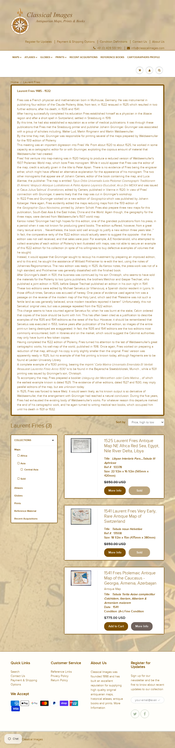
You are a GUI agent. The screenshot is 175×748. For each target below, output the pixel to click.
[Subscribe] (159, 700)
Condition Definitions (113, 42)
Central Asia (31, 470)
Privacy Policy (60, 676)
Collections (22, 440)
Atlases (30, 57)
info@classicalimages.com (147, 48)
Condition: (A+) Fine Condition (124, 611)
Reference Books (112, 57)
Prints (59, 57)
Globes (45, 57)
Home (15, 82)
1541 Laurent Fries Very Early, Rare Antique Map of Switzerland (130, 516)
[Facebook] (144, 714)
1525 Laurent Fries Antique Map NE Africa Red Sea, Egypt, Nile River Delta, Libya (131, 446)
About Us (158, 42)
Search (15, 672)
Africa (23, 456)
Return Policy (59, 680)
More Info (114, 490)
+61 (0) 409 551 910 (109, 48)
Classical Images (32, 739)
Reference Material (25, 511)
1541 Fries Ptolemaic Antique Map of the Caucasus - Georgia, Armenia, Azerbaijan (130, 578)
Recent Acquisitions (84, 57)
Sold (23, 479)
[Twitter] (135, 714)
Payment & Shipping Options (76, 42)
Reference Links (61, 672)
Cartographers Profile (143, 57)
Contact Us (140, 42)
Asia (22, 463)
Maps (15, 57)
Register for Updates (38, 42)
